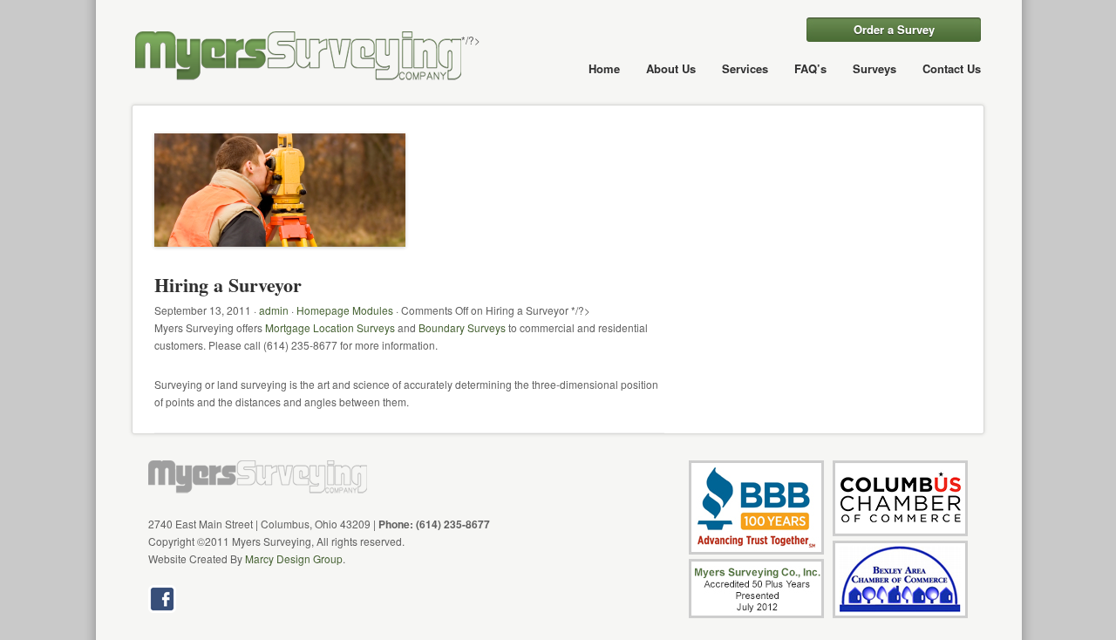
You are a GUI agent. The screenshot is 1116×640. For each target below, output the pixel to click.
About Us (671, 68)
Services (745, 68)
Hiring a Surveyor (228, 284)
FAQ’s (810, 68)
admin (274, 310)
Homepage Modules (344, 310)
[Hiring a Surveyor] (279, 263)
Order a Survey (894, 29)
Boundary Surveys (462, 327)
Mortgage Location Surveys (330, 327)
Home (604, 68)
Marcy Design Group (294, 558)
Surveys (874, 68)
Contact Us (951, 68)
